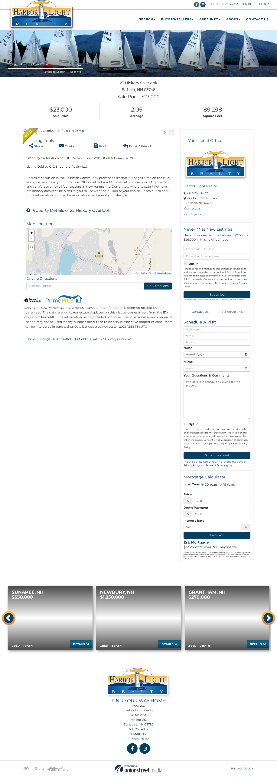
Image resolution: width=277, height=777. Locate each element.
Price (188, 494)
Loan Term (192, 484)
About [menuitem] (232, 19)
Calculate (217, 535)
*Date (188, 348)
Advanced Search (54, 71)
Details (79, 644)
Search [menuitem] (146, 19)
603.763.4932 (229, 4)
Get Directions (158, 286)
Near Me (75, 71)
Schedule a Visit (234, 311)
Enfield (80, 339)
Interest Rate (194, 520)
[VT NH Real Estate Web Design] (138, 768)
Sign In (246, 4)
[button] (79, 64)
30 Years (211, 484)
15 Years (228, 484)
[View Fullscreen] (31, 247)
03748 (93, 339)
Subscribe (217, 294)
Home (31, 339)
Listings (44, 339)
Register (262, 4)
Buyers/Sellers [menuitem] (176, 19)
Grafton (66, 339)
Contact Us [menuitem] (257, 19)
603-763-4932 (197, 193)
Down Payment (196, 507)
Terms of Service (215, 465)
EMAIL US (138, 734)
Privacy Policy (192, 465)
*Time (188, 362)
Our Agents (192, 214)
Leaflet (135, 273)
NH (55, 339)
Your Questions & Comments (207, 375)
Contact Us (192, 208)
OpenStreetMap (151, 273)
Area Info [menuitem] (209, 19)
